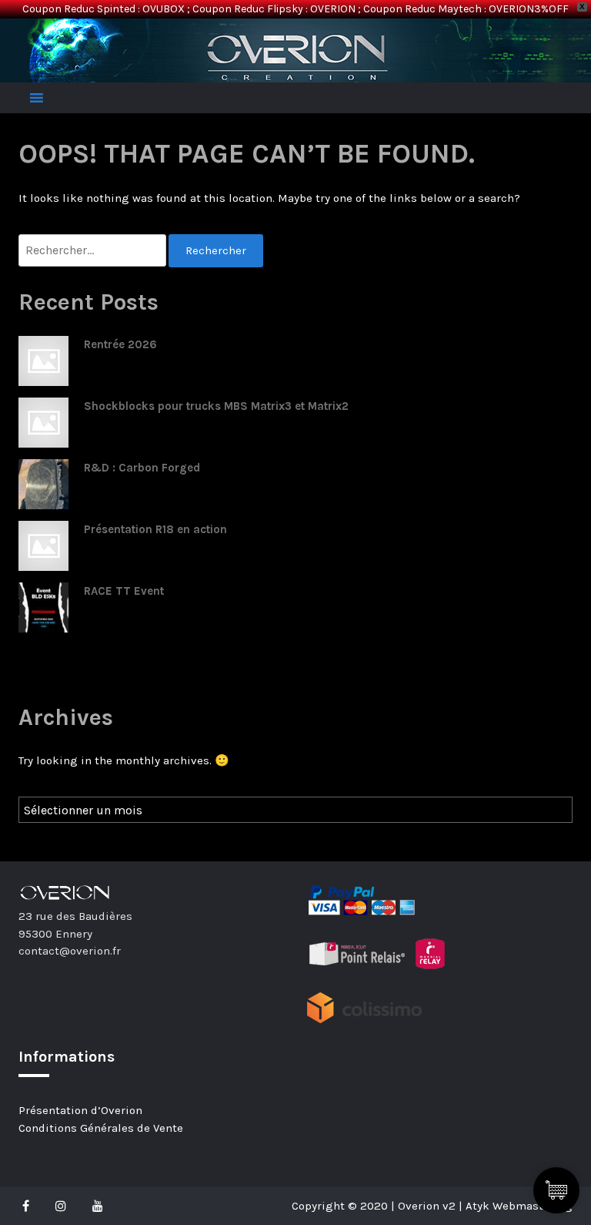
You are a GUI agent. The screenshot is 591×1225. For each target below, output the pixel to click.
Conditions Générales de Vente (100, 1128)
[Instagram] (61, 1205)
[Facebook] (29, 1205)
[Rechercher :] (93, 250)
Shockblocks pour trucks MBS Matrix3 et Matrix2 (216, 406)
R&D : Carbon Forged (142, 468)
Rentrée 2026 (120, 344)
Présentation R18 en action (155, 529)
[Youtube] (98, 1205)
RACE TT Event (124, 591)
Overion (60, 35)
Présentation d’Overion (80, 1110)
